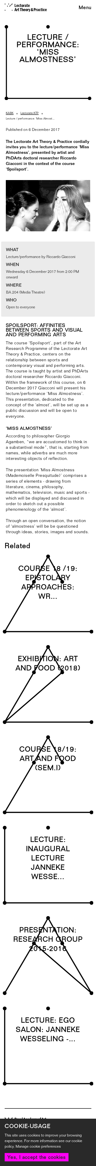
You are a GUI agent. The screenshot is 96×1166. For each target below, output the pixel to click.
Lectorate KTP (29, 113)
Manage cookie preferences (38, 1146)
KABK (10, 113)
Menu (85, 7)
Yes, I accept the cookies (36, 1157)
